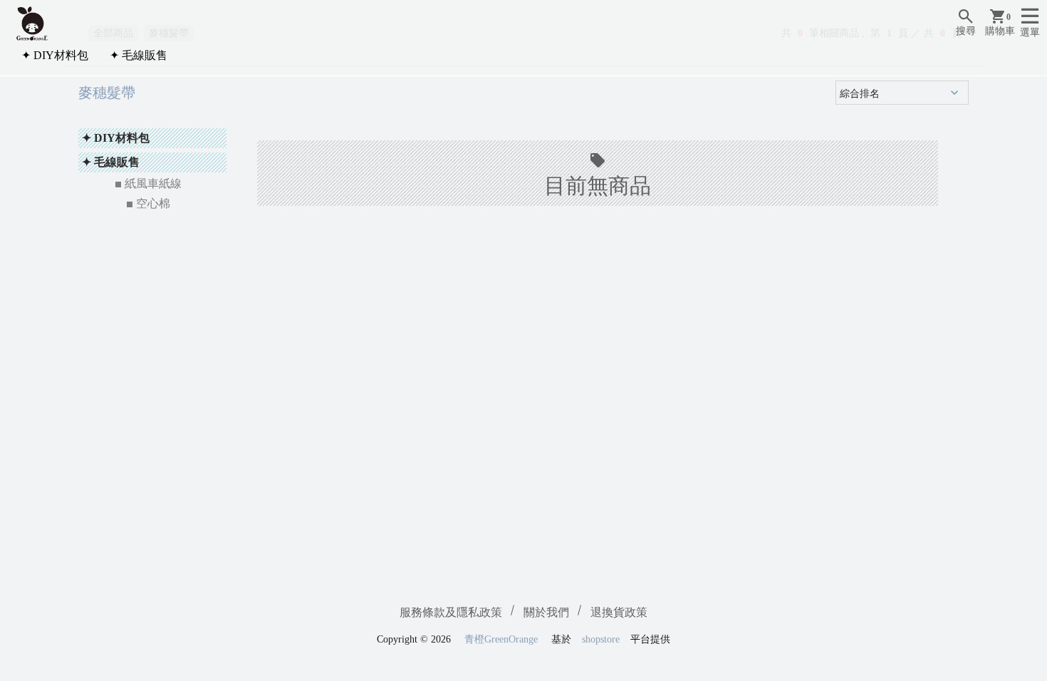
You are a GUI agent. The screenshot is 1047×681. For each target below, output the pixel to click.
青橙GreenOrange (501, 639)
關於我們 (546, 612)
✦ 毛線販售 (138, 55)
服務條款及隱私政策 (451, 612)
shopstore (601, 639)
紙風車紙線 (153, 183)
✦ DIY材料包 (54, 55)
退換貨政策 (618, 612)
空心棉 (153, 203)
